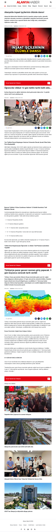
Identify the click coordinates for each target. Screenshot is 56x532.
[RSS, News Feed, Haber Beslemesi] (35, 529)
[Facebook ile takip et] (21, 529)
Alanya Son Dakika (11, 6)
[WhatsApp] (47, 56)
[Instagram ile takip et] (31, 529)
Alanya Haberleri (13, 525)
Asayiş (19, 6)
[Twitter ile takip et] (24, 529)
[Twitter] (39, 56)
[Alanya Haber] (28, 2)
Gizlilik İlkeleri (31, 525)
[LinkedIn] (44, 56)
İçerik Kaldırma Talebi (40, 525)
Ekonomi (40, 6)
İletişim (25, 525)
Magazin (34, 6)
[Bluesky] (41, 56)
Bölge (29, 6)
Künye (20, 525)
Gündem (24, 6)
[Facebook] (36, 56)
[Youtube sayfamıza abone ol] (28, 529)
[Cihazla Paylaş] (50, 56)
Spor (50, 6)
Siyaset (46, 6)
